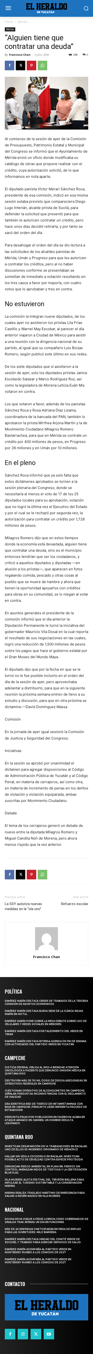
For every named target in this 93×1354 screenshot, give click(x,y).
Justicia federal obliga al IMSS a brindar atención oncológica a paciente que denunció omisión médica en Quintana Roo (45, 1070)
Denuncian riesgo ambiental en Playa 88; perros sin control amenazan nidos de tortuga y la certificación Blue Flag (46, 1169)
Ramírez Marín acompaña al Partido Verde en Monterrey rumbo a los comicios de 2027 (38, 1251)
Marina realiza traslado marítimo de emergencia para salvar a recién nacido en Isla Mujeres (45, 1194)
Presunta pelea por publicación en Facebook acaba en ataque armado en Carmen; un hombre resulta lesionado (45, 1120)
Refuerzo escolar (74, 904)
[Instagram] (23, 1334)
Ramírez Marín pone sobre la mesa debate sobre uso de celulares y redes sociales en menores (46, 1023)
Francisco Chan (20, 54)
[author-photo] (46, 950)
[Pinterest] (31, 65)
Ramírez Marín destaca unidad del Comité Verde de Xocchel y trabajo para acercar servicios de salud (43, 1241)
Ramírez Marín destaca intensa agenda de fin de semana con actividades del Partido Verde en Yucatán (45, 1043)
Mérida (22, 22)
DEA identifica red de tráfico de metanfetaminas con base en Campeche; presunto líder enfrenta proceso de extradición (46, 1107)
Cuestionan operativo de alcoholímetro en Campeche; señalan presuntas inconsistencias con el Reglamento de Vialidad (45, 1093)
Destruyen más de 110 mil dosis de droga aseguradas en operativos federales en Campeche (46, 1082)
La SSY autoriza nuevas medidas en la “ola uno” (23, 906)
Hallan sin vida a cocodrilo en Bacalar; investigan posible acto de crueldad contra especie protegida (44, 1158)
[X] (20, 65)
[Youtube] (49, 1334)
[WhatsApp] (42, 65)
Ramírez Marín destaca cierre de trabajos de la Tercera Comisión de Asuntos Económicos (46, 1002)
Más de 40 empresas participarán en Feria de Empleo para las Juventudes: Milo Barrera (43, 1231)
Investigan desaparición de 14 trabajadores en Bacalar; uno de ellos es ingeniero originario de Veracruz (46, 1148)
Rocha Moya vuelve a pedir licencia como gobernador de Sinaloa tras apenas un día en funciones (46, 1220)
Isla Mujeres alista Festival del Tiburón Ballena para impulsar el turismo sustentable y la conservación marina (44, 1182)
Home (9, 22)
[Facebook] (9, 65)
